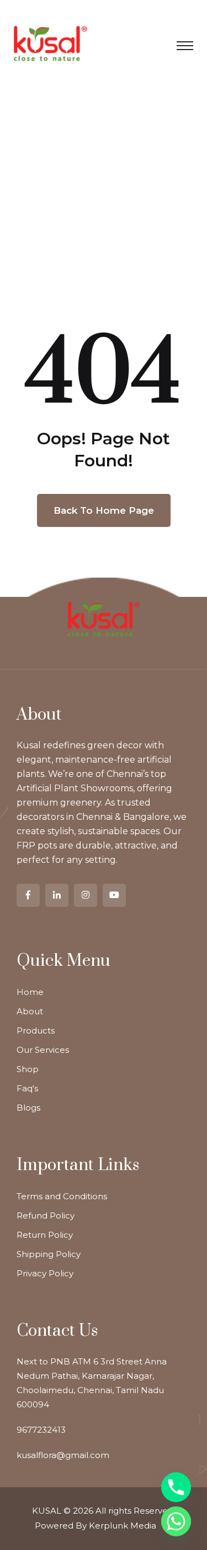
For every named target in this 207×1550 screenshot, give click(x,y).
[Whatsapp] (176, 1521)
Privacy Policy (45, 1273)
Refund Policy (46, 1215)
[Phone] (176, 1487)
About (30, 1011)
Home (30, 992)
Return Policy (45, 1235)
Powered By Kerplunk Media (95, 1525)
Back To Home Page (104, 510)
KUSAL (46, 1510)
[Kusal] (50, 42)
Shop (28, 1069)
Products (36, 1030)
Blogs (28, 1107)
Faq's (27, 1088)
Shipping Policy (49, 1254)
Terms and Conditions (62, 1196)
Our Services (43, 1050)
